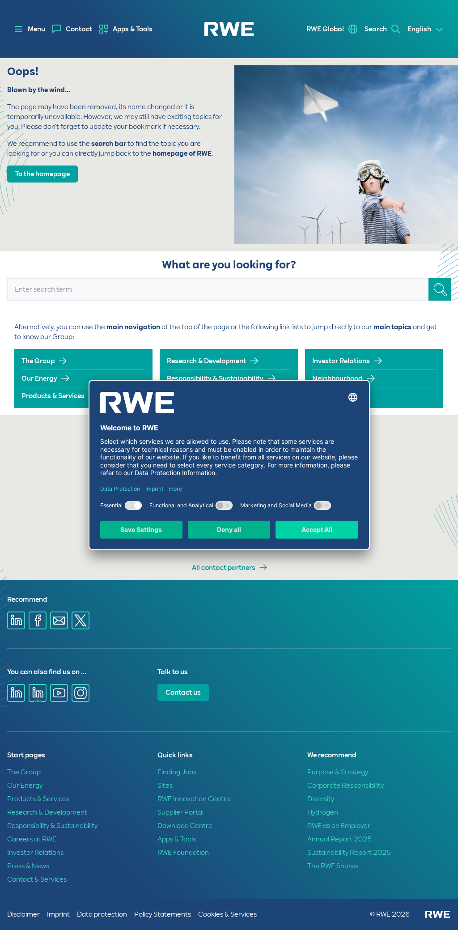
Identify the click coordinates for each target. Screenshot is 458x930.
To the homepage (42, 174)
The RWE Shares (332, 866)
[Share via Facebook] (38, 620)
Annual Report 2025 (339, 839)
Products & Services (53, 396)
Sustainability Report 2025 (349, 853)
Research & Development (206, 361)
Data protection (102, 914)
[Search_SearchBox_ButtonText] (439, 289)
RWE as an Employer (338, 826)
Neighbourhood (337, 378)
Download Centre (184, 826)
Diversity (320, 799)
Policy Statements (162, 914)
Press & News (333, 396)
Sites (165, 785)
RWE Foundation (183, 853)
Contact (79, 29)
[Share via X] (80, 620)
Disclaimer (23, 914)
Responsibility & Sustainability (215, 378)
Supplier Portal (180, 812)
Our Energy (39, 378)
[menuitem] (72, 29)
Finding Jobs (176, 772)
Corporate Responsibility (345, 785)
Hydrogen (322, 812)
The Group (38, 361)
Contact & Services (37, 879)
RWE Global (325, 29)
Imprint (58, 914)
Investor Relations (341, 361)
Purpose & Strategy (337, 772)
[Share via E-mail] (59, 620)
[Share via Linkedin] (16, 620)
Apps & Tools (133, 29)
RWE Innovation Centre (193, 799)
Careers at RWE (31, 839)
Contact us (183, 692)
